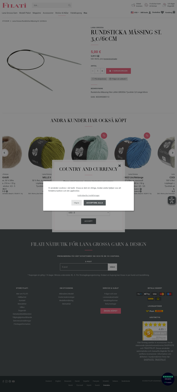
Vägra (76, 203)
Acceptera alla (94, 203)
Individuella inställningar (88, 195)
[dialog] (88, 196)
